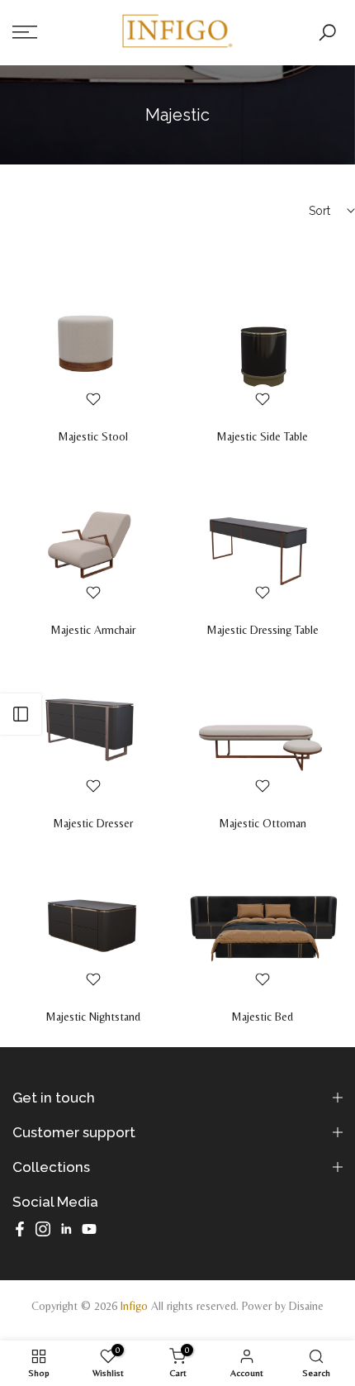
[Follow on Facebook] (19, 1229)
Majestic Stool (93, 436)
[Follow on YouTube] (89, 1229)
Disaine (306, 1305)
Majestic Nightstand (92, 1016)
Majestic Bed (262, 1016)
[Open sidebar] (20, 714)
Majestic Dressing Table (262, 629)
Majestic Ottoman (262, 823)
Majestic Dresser (93, 823)
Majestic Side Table (262, 436)
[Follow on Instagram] (43, 1229)
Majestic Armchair (92, 629)
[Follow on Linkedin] (66, 1229)
